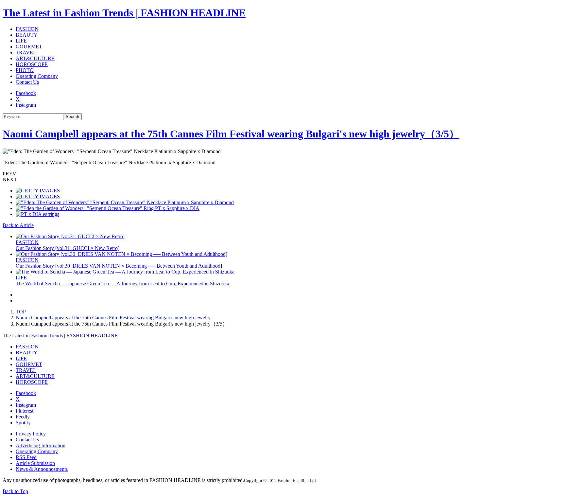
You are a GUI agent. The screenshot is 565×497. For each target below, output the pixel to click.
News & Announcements (42, 469)
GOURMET (29, 46)
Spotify (23, 422)
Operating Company (37, 76)
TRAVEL (26, 52)
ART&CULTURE (35, 58)
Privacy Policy (31, 433)
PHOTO (25, 70)
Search (72, 116)
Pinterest (24, 411)
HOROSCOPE (32, 64)
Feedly (23, 416)
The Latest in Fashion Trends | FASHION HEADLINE (124, 13)
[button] (282, 174)
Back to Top (15, 491)
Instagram (26, 105)
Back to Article (18, 225)
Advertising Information (40, 445)
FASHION (27, 29)
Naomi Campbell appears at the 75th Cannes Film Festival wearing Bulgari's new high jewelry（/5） (231, 134)
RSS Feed (26, 457)
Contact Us (27, 82)
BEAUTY (27, 35)
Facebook (26, 93)
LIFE (21, 41)
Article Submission (35, 463)
